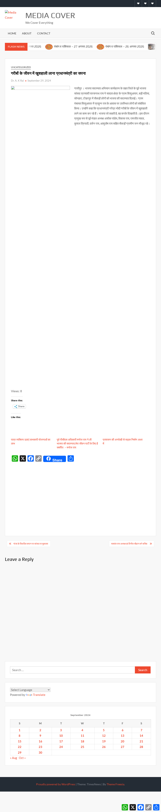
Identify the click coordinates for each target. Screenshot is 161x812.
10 (61, 735)
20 (122, 741)
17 (61, 741)
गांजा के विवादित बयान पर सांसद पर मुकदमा (30, 543)
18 (82, 741)
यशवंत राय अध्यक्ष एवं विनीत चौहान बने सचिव (129, 543)
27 (122, 747)
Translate (39, 694)
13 (122, 735)
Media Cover (50, 15)
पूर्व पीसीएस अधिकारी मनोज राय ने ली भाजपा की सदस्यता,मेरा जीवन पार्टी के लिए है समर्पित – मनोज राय (77, 443)
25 (82, 747)
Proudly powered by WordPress (55, 784)
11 (82, 735)
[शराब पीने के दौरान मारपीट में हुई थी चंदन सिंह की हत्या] (145, 46)
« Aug (13, 758)
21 (141, 741)
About (26, 33)
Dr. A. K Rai (17, 80)
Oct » (22, 758)
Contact (43, 33)
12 (104, 735)
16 (40, 741)
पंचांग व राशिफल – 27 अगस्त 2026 (66, 46)
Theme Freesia (115, 784)
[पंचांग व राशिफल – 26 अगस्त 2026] (94, 46)
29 (19, 752)
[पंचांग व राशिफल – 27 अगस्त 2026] (42, 46)
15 (19, 741)
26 (104, 747)
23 (40, 747)
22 (19, 747)
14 (141, 735)
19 (104, 741)
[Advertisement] (80, 493)
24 (61, 747)
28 (141, 747)
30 (40, 752)
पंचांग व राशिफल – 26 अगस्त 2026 (118, 46)
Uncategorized (21, 67)
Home (12, 33)
